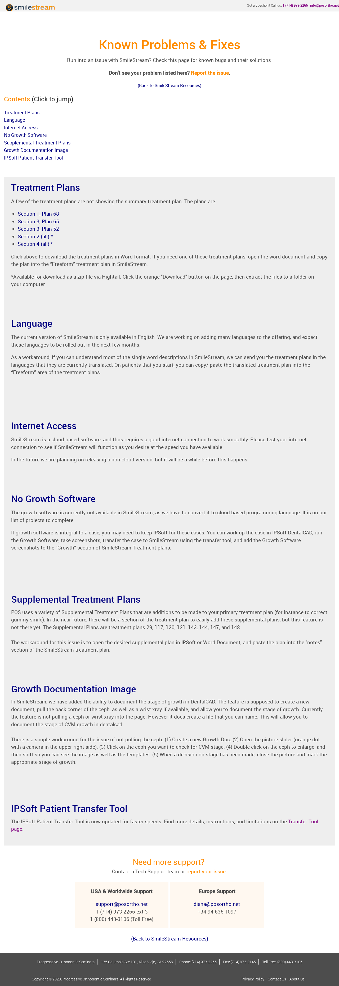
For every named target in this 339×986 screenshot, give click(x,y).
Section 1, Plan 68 (38, 213)
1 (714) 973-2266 (295, 5)
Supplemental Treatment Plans (37, 142)
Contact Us (277, 979)
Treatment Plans (21, 112)
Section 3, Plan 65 (38, 221)
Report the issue (210, 72)
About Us (297, 979)
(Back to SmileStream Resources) (169, 938)
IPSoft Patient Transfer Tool (33, 158)
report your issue (206, 871)
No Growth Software (25, 135)
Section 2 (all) (33, 236)
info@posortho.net (324, 5)
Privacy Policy (253, 979)
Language (14, 120)
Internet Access (21, 127)
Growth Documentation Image (36, 150)
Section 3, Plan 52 (38, 228)
